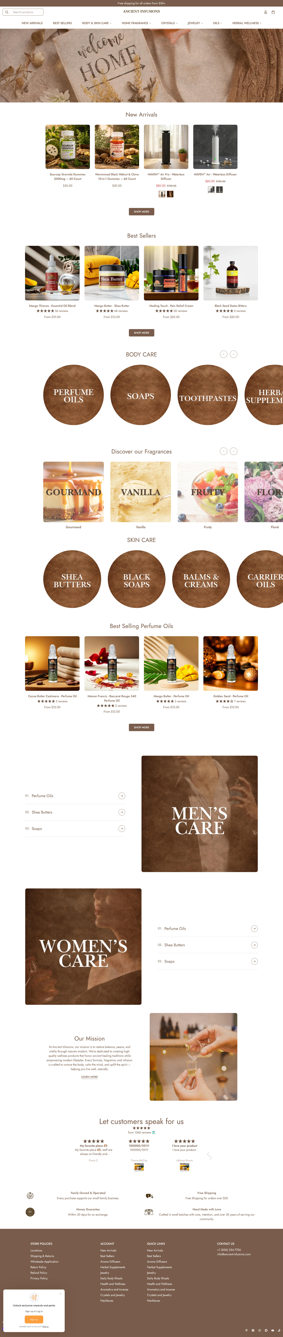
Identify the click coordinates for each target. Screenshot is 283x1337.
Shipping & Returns (42, 1256)
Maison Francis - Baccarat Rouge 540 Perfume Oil (112, 698)
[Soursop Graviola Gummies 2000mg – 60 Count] (68, 147)
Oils (216, 23)
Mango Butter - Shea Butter (111, 306)
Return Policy (38, 1267)
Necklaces (106, 1300)
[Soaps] (140, 395)
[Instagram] (259, 1330)
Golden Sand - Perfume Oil (230, 696)
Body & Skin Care (95, 23)
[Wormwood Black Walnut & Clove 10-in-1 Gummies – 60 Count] (117, 147)
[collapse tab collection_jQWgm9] (254, 928)
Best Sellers (62, 23)
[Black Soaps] (137, 579)
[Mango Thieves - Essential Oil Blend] (52, 273)
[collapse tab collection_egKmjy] (254, 961)
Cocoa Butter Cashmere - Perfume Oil (52, 696)
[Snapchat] (266, 1330)
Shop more (141, 212)
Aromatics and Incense (114, 1289)
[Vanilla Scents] (140, 492)
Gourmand (73, 527)
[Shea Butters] (72, 579)
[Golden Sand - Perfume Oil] (230, 663)
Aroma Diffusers (110, 1261)
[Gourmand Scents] (73, 492)
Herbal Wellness (245, 23)
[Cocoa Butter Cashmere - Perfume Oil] (52, 663)
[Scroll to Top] (276, 1319)
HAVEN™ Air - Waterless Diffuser (215, 174)
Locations (36, 1250)
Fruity (208, 527)
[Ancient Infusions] (141, 12)
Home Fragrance (135, 23)
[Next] (249, 147)
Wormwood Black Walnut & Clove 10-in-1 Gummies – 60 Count (117, 176)
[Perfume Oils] (73, 395)
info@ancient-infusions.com (234, 1254)
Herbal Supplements (112, 1267)
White (219, 189)
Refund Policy (38, 1273)
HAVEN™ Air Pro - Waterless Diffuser (166, 176)
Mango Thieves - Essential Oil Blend (52, 306)
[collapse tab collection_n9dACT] (254, 945)
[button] (209, 1154)
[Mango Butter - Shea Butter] (112, 273)
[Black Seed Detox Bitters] (230, 273)
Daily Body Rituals (111, 1278)
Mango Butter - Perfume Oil (171, 696)
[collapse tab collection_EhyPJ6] (122, 812)
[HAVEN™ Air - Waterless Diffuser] (215, 147)
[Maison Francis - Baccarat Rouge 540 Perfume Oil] (112, 663)
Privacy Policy (39, 1278)
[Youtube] (272, 1330)
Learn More (89, 1077)
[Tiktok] (279, 1330)
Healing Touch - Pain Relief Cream (171, 306)
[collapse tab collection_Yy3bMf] (122, 796)
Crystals (168, 23)
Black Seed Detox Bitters (231, 306)
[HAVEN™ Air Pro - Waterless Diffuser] (166, 147)
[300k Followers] (253, 1330)
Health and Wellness (112, 1284)
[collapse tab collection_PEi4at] (122, 828)
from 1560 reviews (139, 1132)
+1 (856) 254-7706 (229, 1250)
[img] (141, 1128)
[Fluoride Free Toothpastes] (208, 395)
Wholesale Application (44, 1261)
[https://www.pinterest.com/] (246, 1330)
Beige (170, 194)
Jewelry (194, 23)
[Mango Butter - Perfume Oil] (171, 663)
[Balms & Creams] (201, 579)
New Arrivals (32, 23)
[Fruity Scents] (208, 492)
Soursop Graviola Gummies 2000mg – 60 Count (67, 176)
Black (162, 194)
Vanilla (140, 527)
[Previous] (34, 147)
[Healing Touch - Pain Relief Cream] (171, 273)
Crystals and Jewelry (112, 1295)
